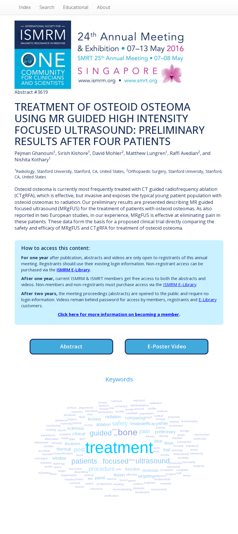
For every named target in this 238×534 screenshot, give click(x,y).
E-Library (208, 299)
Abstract (71, 346)
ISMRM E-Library (73, 270)
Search (46, 7)
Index (25, 7)
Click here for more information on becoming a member (118, 314)
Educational (75, 7)
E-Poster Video (166, 346)
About (103, 7)
